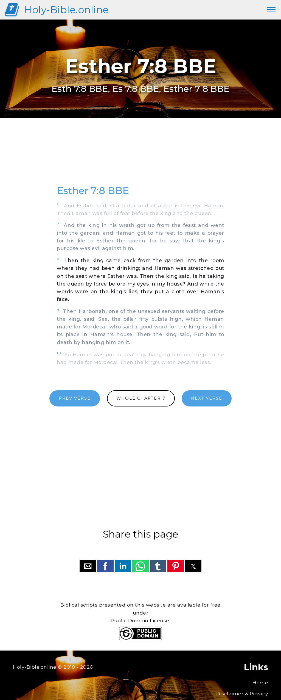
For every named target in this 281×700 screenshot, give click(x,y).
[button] (88, 566)
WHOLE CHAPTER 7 (140, 398)
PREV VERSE (75, 398)
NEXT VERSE (206, 398)
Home (260, 682)
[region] (140, 157)
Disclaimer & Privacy (242, 693)
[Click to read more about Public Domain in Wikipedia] (140, 638)
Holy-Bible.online (66, 10)
